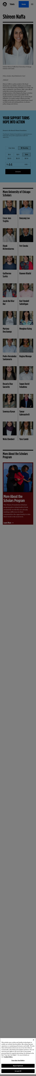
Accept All (18, 1071)
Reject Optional (18, 1065)
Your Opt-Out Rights (17, 1060)
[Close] (33, 1040)
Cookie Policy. (8, 1057)
